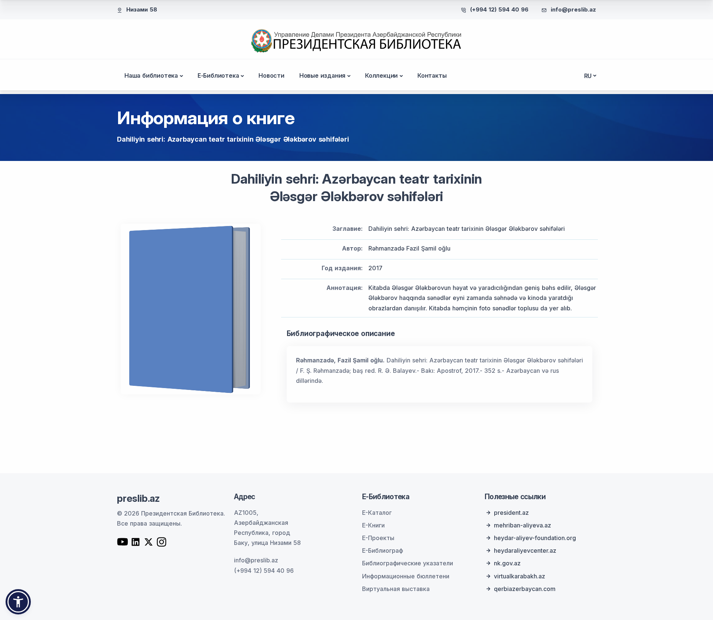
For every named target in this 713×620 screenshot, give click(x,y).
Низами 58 (141, 9)
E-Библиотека (218, 75)
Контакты (431, 75)
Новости (271, 75)
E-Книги (373, 525)
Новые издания (322, 75)
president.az (511, 512)
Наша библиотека (151, 75)
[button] (18, 602)
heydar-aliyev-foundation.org (535, 538)
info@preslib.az (573, 9)
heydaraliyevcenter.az (525, 550)
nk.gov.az (507, 563)
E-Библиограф (382, 550)
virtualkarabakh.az (519, 576)
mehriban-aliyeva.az (522, 525)
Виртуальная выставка (396, 588)
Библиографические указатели (407, 563)
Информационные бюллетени (405, 576)
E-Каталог (377, 512)
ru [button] (588, 76)
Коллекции (381, 75)
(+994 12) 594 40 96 (499, 9)
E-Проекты (378, 538)
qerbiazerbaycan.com (525, 588)
